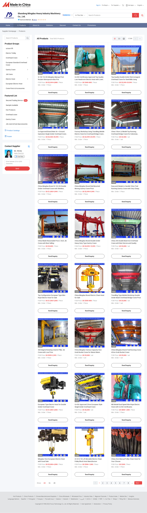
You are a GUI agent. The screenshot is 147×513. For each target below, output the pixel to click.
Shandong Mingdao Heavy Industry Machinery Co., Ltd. (39, 15)
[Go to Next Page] (140, 38)
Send (17, 168)
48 (54, 483)
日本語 (95, 499)
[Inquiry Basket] (123, 5)
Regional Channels (100, 496)
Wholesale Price (77, 496)
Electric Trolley (11, 53)
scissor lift (9, 48)
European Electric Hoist (14, 84)
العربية (82, 499)
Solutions (49, 25)
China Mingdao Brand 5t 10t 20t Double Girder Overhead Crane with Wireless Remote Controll (52, 188)
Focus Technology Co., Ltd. (58, 504)
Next (137, 483)
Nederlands (74, 499)
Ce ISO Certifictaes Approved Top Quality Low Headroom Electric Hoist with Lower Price (89, 79)
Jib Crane (9, 74)
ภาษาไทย (107, 499)
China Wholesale (64, 496)
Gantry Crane (10, 69)
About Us (36, 25)
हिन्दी (101, 499)
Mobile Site (123, 496)
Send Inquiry (52, 92)
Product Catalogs (13, 130)
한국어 (88, 499)
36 (49, 483)
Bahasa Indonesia (133, 499)
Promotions (92, 25)
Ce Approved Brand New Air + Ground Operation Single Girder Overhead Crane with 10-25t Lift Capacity (52, 133)
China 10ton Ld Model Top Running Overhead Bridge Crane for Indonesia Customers (124, 133)
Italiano (58, 499)
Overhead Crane (11, 58)
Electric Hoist (10, 79)
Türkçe (115, 499)
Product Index (113, 496)
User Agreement (86, 504)
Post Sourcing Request (142, 15)
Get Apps (131, 5)
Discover (63, 25)
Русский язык (49, 499)
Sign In (98, 5)
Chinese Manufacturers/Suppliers (46, 496)
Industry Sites (88, 496)
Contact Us (77, 25)
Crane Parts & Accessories (15, 88)
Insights (131, 496)
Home (8, 25)
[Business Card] (29, 146)
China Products (28, 496)
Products (22, 25)
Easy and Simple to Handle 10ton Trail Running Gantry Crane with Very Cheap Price (125, 188)
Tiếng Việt (122, 499)
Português (31, 499)
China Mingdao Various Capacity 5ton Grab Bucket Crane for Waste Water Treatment (88, 352)
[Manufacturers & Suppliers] (17, 4)
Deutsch (65, 499)
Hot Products (17, 496)
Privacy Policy (107, 504)
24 (44, 483)
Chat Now (20, 156)
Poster (9, 136)
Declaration (97, 504)
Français (40, 499)
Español (23, 499)
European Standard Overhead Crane (16, 63)
